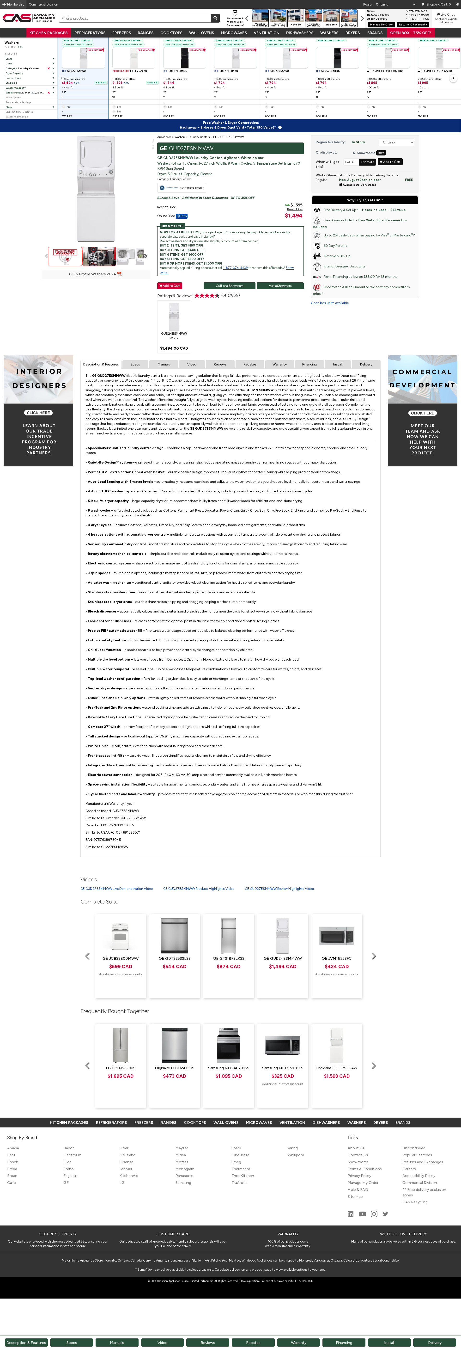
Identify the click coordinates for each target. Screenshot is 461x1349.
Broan (12, 1175)
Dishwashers (299, 33)
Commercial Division (419, 1182)
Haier (123, 1148)
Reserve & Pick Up (337, 256)
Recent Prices (295, 209)
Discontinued (413, 1148)
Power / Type (13, 78)
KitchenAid (128, 1175)
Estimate (367, 162)
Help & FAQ (358, 1189)
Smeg (236, 1162)
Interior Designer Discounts (344, 266)
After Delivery (377, 19)
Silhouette (240, 1155)
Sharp (236, 1148)
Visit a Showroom (280, 286)
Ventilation (266, 33)
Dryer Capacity (14, 73)
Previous (47, 256)
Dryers (353, 33)
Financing (309, 364)
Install (337, 364)
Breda (12, 1169)
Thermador (240, 1169)
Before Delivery (378, 15)
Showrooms (358, 1162)
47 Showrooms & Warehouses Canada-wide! (235, 20)
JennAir (125, 1169)
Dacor (68, 1148)
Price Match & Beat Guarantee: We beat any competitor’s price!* (361, 290)
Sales (371, 11)
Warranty (280, 364)
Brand (9, 58)
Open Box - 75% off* (410, 33)
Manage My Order (381, 24)
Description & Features (101, 364)
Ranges (146, 33)
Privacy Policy (359, 1175)
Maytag (182, 1148)
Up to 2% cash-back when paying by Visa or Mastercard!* (369, 235)
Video (191, 364)
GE (66, 1182)
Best (11, 1155)
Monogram (185, 1169)
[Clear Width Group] (48, 93)
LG (122, 1182)
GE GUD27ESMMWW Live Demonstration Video (116, 889)
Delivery (366, 364)
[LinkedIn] (351, 1216)
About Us (356, 1148)
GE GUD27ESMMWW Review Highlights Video (279, 889)
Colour (9, 63)
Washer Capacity (16, 87)
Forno (68, 1169)
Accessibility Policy (418, 1175)
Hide (20, 46)
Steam (9, 107)
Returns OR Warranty (413, 24)
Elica (67, 1162)
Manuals (164, 364)
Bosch (12, 1162)
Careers (409, 1169)
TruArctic (239, 1182)
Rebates (249, 364)
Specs (135, 364)
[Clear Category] (48, 68)
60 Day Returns (335, 246)
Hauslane (127, 1155)
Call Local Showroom (229, 286)
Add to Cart (169, 286)
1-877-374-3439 (235, 268)
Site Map (355, 1196)
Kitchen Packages (49, 33)
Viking (293, 1148)
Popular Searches (417, 1155)
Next (145, 256)
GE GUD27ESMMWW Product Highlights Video (199, 889)
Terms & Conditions (365, 1169)
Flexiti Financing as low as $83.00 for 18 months (360, 277)
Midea (181, 1155)
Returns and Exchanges (422, 1162)
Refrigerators (90, 33)
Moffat (182, 1162)
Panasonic (184, 1175)
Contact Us (358, 1155)
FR (457, 4)
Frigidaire (71, 1175)
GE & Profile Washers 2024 (93, 274)
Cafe (11, 1182)
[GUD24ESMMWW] (174, 317)
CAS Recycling (415, 1202)
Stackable (11, 82)
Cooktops (171, 33)
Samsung (183, 1182)
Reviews (220, 364)
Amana (13, 1148)
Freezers (121, 33)
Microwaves (234, 33)
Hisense (126, 1162)
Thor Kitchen (242, 1175)
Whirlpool (296, 1155)
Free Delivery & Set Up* (365, 210)
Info (381, 152)
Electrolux (72, 1155)
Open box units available (330, 303)
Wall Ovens (201, 33)
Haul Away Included (360, 223)
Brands (375, 33)
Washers (329, 33)
